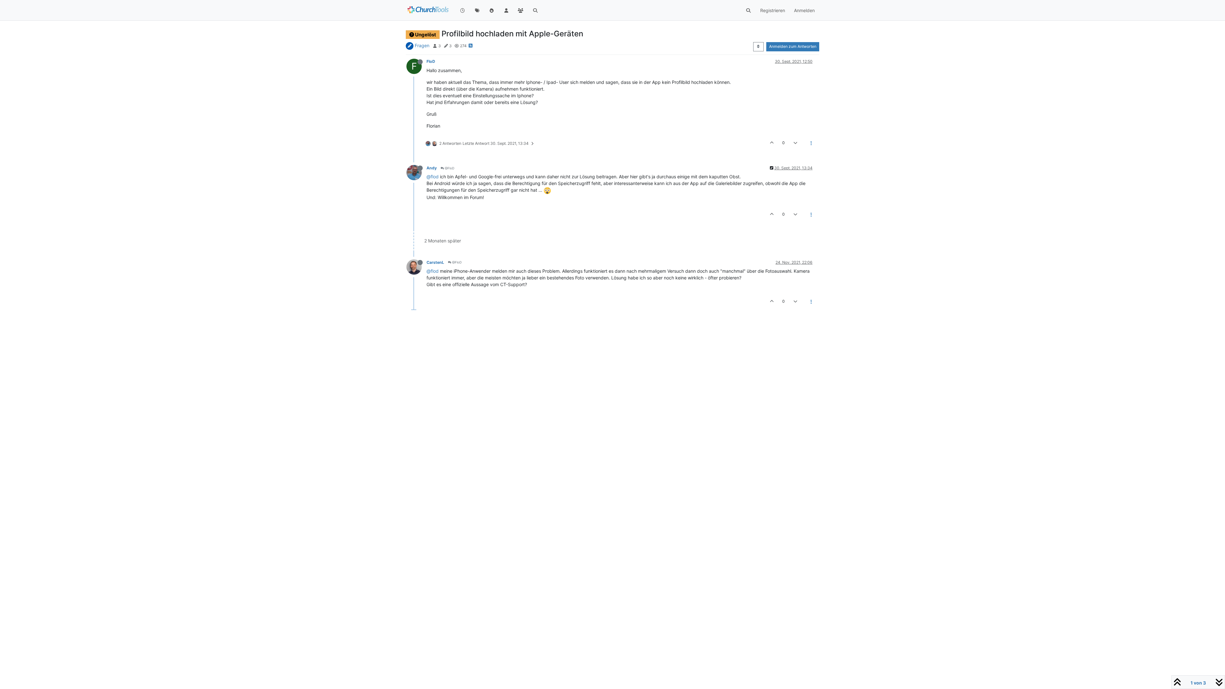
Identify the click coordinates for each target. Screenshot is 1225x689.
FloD (431, 61)
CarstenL (435, 262)
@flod (433, 176)
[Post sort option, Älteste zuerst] (758, 46)
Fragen (422, 45)
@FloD (449, 168)
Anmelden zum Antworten (792, 46)
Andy (432, 168)
